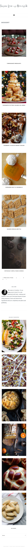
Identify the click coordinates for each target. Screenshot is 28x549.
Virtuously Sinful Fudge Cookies (14, 270)
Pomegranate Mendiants (14, 63)
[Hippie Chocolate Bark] (14, 370)
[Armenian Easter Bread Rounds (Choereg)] (14, 474)
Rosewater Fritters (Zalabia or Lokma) (14, 105)
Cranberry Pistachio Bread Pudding (14, 145)
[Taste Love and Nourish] (14, 8)
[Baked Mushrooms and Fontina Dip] (14, 405)
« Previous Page (8, 277)
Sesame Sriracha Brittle (14, 229)
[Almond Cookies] (14, 509)
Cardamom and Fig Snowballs (14, 187)
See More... (14, 528)
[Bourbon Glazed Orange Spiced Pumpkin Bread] (14, 440)
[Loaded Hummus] (14, 336)
